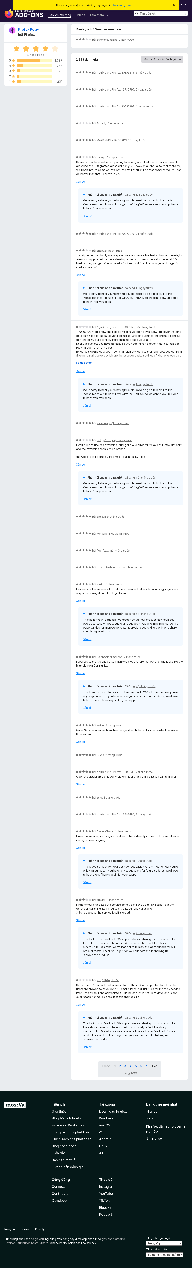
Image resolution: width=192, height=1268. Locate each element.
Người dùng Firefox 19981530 (115, 814)
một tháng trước (146, 327)
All (101, 1153)
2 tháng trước (114, 584)
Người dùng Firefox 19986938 (115, 771)
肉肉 (99, 797)
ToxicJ (101, 123)
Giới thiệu (59, 1111)
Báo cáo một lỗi (64, 1160)
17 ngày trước (115, 157)
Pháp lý (39, 1229)
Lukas (100, 755)
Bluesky (105, 1207)
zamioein (102, 423)
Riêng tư (9, 1229)
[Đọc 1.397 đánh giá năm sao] (34, 60)
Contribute (60, 1194)
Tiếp (155, 1066)
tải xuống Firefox (124, 5)
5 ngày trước (143, 72)
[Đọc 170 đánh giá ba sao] (34, 70)
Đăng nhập (181, 4)
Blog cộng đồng (64, 1146)
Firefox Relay (28, 29)
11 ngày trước (144, 106)
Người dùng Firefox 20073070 (116, 233)
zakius (101, 584)
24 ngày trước (113, 250)
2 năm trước (126, 39)
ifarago (101, 157)
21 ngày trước (144, 233)
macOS (104, 1125)
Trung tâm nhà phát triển (71, 1132)
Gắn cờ (80, 181)
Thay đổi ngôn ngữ (158, 1238)
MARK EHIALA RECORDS (112, 140)
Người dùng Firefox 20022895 (115, 106)
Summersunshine (107, 39)
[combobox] (161, 13)
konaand (102, 533)
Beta (150, 1118)
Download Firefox (113, 1111)
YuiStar (101, 899)
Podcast (105, 1214)
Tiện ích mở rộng (59, 15)
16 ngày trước (115, 123)
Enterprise (154, 1138)
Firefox (29, 35)
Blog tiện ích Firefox (67, 1118)
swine (100, 725)
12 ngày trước (144, 194)
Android (105, 1139)
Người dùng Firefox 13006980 (115, 327)
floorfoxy (102, 550)
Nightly (152, 1111)
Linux (103, 1146)
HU (98, 980)
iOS (101, 1132)
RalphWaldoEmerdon (109, 656)
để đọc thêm (84, 362)
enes (100, 516)
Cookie (25, 1229)
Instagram (107, 1187)
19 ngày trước (144, 288)
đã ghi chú (37, 1239)
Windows (106, 1118)
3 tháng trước (115, 899)
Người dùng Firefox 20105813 (115, 72)
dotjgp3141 (104, 440)
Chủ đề (80, 15)
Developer (60, 1200)
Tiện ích (58, 1104)
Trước (106, 1066)
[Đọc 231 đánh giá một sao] (34, 81)
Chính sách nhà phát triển (71, 1139)
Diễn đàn (59, 1153)
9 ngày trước (144, 89)
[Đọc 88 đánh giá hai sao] (34, 76)
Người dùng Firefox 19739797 (115, 89)
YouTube (106, 1194)
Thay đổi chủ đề (156, 1249)
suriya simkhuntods (108, 567)
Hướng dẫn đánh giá (67, 1167)
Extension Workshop (68, 1125)
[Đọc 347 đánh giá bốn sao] (34, 65)
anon (100, 250)
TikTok (104, 1200)
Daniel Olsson (105, 831)
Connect (58, 1187)
